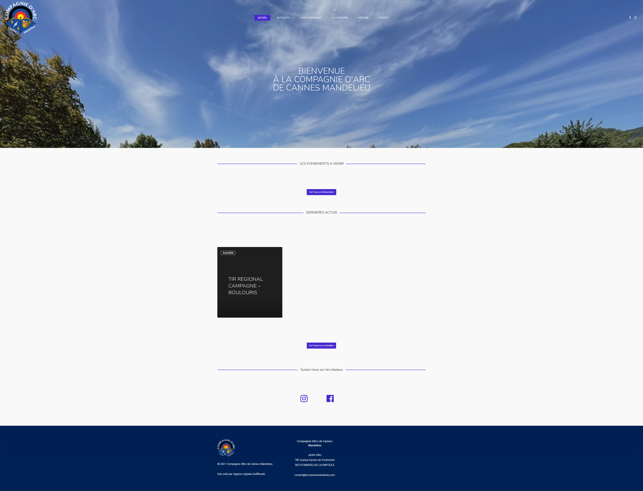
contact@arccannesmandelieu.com (315, 475)
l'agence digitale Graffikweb (249, 474)
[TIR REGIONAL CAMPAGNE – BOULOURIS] (249, 282)
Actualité (228, 252)
